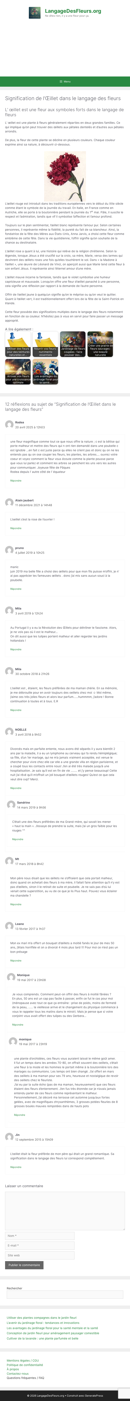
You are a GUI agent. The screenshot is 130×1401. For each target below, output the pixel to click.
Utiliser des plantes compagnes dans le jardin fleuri (42, 1317)
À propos (13, 1369)
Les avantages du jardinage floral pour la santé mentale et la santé (52, 1328)
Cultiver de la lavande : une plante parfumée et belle (42, 1338)
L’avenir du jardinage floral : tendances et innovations (43, 1323)
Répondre (15, 480)
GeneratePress (94, 1395)
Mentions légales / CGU (23, 1360)
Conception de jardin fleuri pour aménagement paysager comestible (53, 1333)
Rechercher (14, 1288)
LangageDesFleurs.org (73, 11)
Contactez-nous (18, 1373)
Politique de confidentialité (25, 1365)
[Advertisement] (65, 51)
